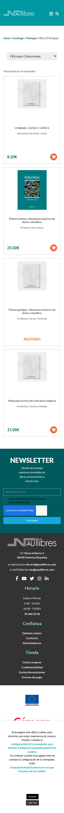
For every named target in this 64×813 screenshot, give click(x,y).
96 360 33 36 (32, 613)
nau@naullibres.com (41, 569)
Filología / (32, 38)
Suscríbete (32, 520)
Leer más (32, 802)
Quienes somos (32, 633)
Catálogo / (18, 38)
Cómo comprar (32, 662)
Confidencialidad (32, 667)
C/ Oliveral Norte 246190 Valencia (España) (32, 555)
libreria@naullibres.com (41, 564)
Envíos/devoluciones (32, 672)
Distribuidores (32, 643)
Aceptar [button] (33, 796)
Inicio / (7, 38)
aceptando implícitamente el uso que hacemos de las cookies (32, 769)
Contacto (32, 638)
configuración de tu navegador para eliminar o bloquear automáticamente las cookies (32, 747)
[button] (53, 157)
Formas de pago (32, 677)
